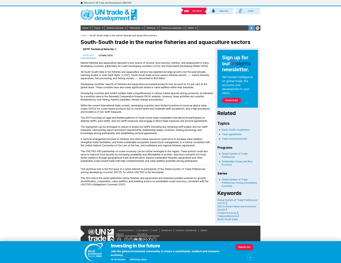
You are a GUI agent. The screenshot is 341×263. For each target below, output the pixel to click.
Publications (135, 28)
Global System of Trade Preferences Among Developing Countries (239, 182)
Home (84, 35)
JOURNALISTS (166, 230)
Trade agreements (232, 134)
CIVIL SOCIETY (143, 230)
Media (191, 28)
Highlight (88, 55)
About (86, 28)
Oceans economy (227, 212)
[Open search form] (257, 28)
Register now (244, 247)
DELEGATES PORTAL (126, 230)
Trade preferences (227, 216)
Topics (97, 28)
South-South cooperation (235, 129)
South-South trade (227, 219)
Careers (203, 230)
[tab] (88, 55)
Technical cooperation (171, 28)
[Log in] (251, 28)
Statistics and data (115, 28)
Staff (155, 230)
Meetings (151, 28)
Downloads (106, 55)
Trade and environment (234, 138)
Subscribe (231, 100)
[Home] (109, 15)
